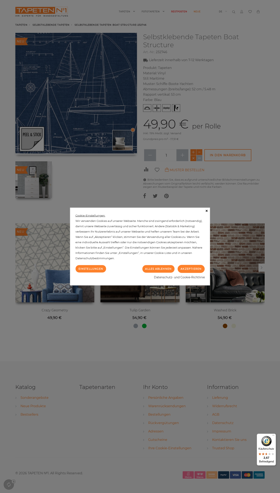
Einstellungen (91, 268)
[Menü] (273, 436)
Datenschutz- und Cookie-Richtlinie (179, 277)
